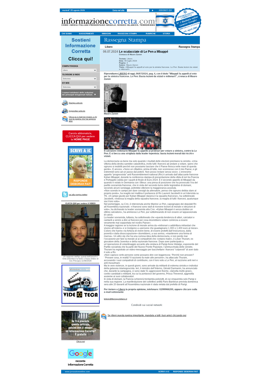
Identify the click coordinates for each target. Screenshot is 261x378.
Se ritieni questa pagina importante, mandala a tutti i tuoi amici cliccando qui (147, 315)
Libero (109, 46)
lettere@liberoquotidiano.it (115, 299)
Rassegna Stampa (189, 46)
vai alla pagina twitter (78, 194)
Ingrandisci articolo (77, 111)
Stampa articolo (76, 103)
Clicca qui (80, 341)
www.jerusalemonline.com (77, 372)
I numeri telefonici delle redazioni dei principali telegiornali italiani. (77, 93)
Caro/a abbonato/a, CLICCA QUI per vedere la (80, 136)
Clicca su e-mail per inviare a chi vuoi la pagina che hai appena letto (83, 119)
